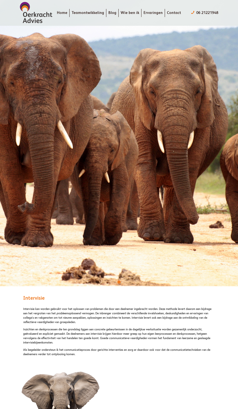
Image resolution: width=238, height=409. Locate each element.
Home (62, 13)
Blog (112, 13)
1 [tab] (119, 282)
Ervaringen (153, 13)
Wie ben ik (130, 13)
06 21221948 (207, 13)
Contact (174, 13)
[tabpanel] (119, 143)
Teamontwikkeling (88, 13)
